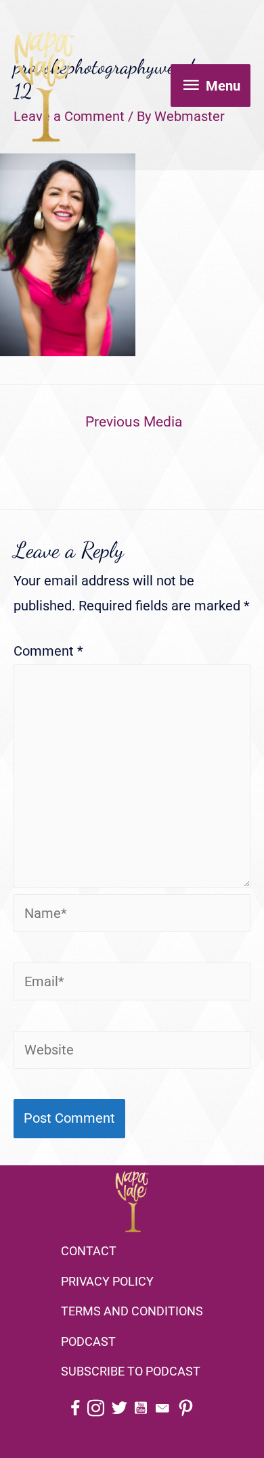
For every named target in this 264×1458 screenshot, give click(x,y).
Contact (88, 1251)
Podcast (88, 1341)
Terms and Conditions (132, 1311)
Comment (48, 651)
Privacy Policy (107, 1281)
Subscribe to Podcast (130, 1371)
